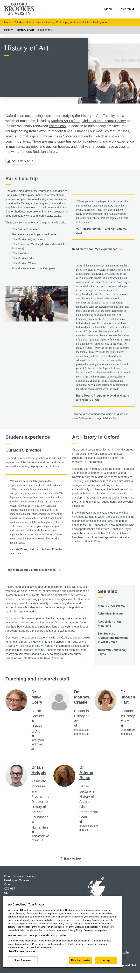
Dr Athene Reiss (86, 772)
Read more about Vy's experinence (95, 249)
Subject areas (34, 22)
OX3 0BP (10, 888)
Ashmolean (57, 126)
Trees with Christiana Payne (111, 651)
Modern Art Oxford (65, 121)
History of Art (100, 22)
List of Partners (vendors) (21, 951)
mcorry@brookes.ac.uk (37, 744)
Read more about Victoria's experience (30, 569)
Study (18, 22)
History (8, 29)
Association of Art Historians (109, 623)
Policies (125, 952)
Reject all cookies (80, 960)
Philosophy (45, 29)
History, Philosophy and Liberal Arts (67, 22)
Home (7, 22)
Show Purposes (22, 960)
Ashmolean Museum (111, 613)
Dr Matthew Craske (82, 697)
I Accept (106, 960)
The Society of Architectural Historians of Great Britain (113, 637)
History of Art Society (111, 605)
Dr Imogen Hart (128, 697)
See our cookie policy (95, 930)
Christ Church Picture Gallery (104, 121)
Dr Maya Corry (36, 697)
